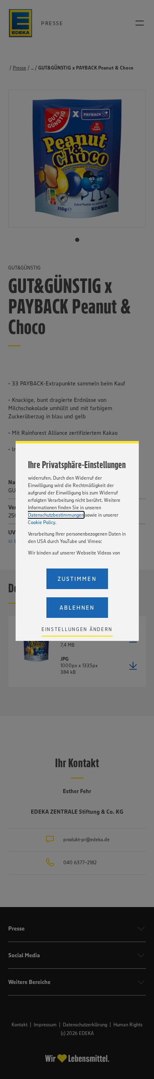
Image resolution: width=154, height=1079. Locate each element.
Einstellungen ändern (77, 629)
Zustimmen (76, 578)
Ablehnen (77, 607)
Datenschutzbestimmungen (56, 515)
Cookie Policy (41, 522)
